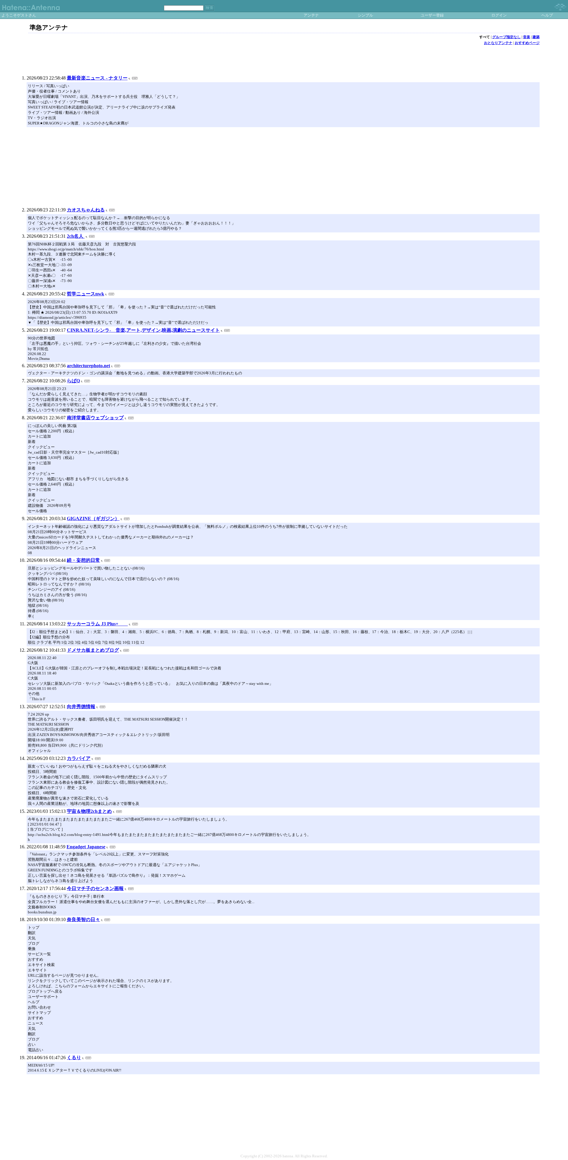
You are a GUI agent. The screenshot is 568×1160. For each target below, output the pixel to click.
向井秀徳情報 (81, 706)
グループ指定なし (506, 37)
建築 (536, 37)
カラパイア (79, 758)
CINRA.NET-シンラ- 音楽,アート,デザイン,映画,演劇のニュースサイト (143, 330)
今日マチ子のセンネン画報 (95, 888)
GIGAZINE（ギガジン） (93, 518)
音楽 (526, 37)
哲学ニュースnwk (85, 293)
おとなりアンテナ (498, 43)
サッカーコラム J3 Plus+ (97, 623)
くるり (74, 1057)
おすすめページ (527, 43)
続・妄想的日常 (83, 560)
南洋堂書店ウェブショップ (95, 417)
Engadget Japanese (86, 846)
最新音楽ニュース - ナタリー (97, 77)
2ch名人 (76, 236)
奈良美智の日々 (83, 919)
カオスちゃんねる (86, 209)
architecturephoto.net (88, 365)
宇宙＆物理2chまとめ (89, 811)
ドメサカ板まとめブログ (93, 650)
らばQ (73, 380)
